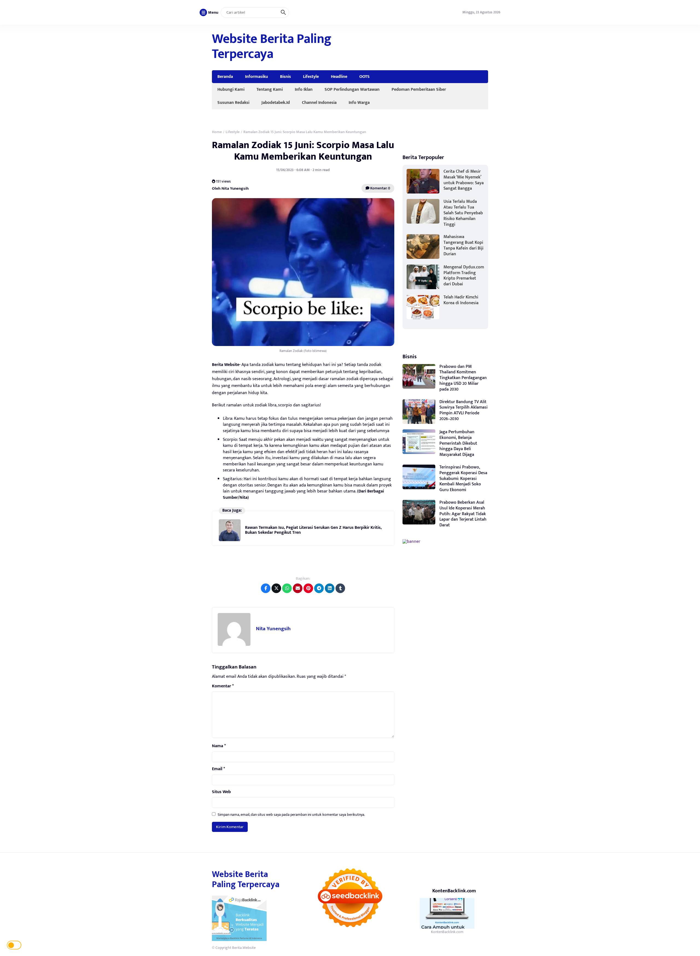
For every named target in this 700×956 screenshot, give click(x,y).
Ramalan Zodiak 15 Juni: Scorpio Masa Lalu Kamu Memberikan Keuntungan (303, 151)
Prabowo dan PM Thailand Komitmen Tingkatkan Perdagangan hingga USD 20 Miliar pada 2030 (463, 378)
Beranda (225, 76)
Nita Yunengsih (273, 628)
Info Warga (359, 102)
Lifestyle (311, 76)
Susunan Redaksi (233, 102)
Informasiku (256, 76)
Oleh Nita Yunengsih (230, 188)
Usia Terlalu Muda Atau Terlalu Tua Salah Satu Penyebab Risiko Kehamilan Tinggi (463, 213)
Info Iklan (304, 89)
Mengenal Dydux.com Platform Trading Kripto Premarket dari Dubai (464, 275)
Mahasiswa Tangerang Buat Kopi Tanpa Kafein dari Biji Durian (463, 245)
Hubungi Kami (230, 89)
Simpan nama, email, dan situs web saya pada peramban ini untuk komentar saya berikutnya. (291, 814)
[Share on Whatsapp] (287, 588)
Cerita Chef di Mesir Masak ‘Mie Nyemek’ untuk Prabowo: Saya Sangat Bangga (464, 180)
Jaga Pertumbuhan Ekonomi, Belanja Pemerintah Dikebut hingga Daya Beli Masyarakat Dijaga (458, 443)
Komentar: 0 (379, 188)
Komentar (223, 686)
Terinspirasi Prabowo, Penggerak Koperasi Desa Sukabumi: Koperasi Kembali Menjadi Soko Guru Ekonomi (463, 479)
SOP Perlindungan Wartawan (352, 89)
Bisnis (285, 76)
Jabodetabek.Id (275, 102)
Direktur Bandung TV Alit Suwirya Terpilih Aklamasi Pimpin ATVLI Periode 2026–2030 (463, 410)
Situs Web (221, 792)
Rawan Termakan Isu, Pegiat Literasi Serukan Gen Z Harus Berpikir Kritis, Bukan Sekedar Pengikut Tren (313, 530)
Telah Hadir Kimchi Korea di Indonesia (461, 300)
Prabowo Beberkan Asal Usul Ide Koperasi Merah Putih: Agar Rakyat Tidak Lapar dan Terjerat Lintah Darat (462, 514)
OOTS (364, 76)
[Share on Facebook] (265, 588)
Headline (339, 76)
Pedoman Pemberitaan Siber (419, 89)
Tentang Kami (269, 89)
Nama (219, 746)
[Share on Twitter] (276, 588)
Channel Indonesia (319, 102)
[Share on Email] (297, 588)
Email (218, 769)
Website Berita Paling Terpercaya (271, 46)
